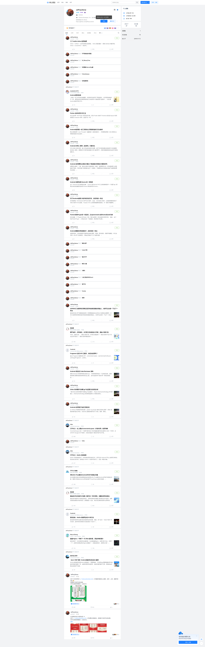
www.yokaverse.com (87, 579)
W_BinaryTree (86, 60)
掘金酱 (72, 328)
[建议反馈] (201, 639)
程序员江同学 (73, 556)
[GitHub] (114, 10)
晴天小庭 (84, 263)
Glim (71, 424)
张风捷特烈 (85, 81)
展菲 (83, 297)
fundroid (72, 349)
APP (71, 2)
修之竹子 (84, 257)
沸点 (62, 2)
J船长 (83, 270)
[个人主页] (117, 10)
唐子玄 (84, 284)
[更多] (201, 643)
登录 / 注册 (188, 642)
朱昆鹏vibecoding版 (87, 67)
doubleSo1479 (74, 91)
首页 (58, 2)
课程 (67, 2)
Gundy (84, 291)
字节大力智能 (73, 470)
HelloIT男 (84, 250)
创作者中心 (144, 2)
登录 (154, 2)
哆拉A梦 (84, 243)
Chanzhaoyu (85, 74)
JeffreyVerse (74, 37)
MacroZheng (74, 534)
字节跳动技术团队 (87, 53)
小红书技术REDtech (87, 277)
